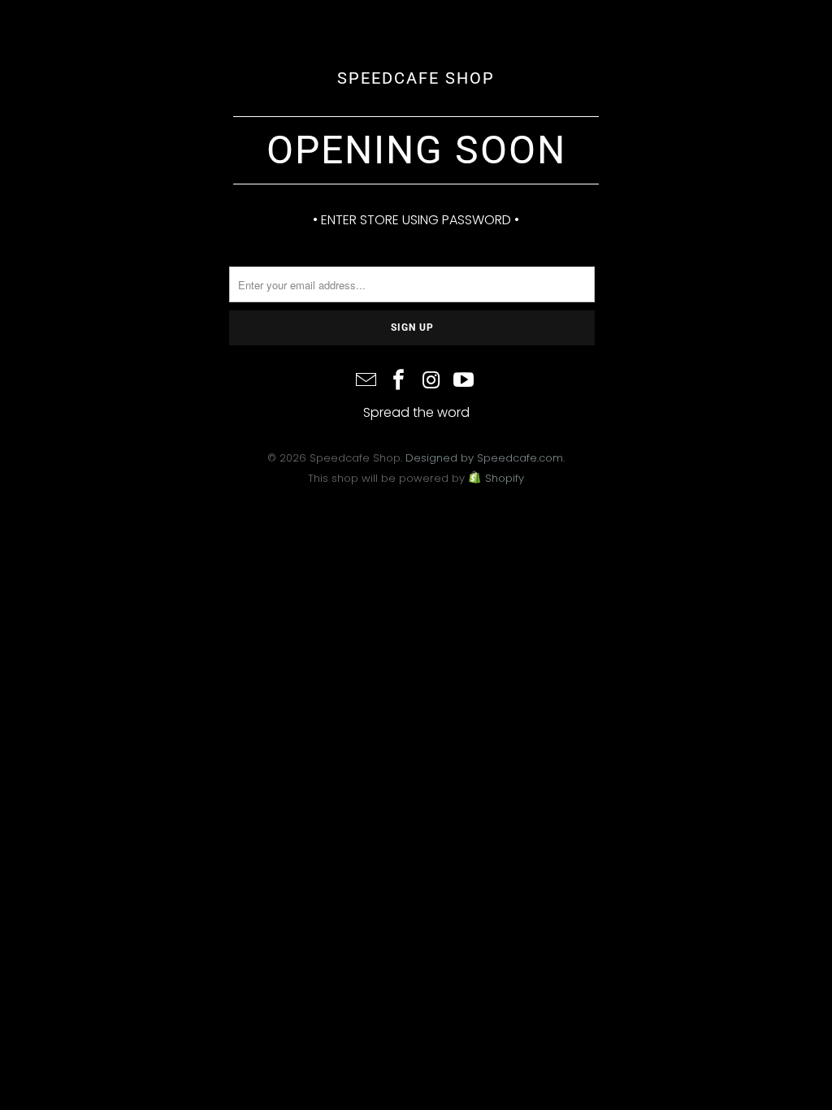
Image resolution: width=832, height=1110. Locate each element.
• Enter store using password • (416, 219)
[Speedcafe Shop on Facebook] (399, 381)
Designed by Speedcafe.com (484, 458)
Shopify (504, 478)
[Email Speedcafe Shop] (367, 381)
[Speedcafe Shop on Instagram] (431, 381)
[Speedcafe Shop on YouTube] (464, 381)
